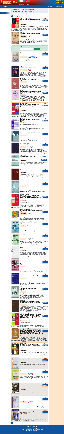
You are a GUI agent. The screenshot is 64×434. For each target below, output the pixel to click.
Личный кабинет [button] (59, 6)
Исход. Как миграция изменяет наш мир (28, 248)
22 (19, 16)
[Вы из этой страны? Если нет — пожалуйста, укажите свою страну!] (18, 1)
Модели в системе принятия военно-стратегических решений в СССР (30, 183)
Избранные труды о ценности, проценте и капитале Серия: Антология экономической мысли (30, 384)
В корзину (45, 20)
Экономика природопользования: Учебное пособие (30, 144)
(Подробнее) (20, 30)
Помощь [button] (50, 6)
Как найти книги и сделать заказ (32, 430)
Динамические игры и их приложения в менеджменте (31, 210)
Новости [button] (39, 3)
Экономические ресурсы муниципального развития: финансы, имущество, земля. (30, 92)
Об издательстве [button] (22, 3)
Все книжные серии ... (5, 12)
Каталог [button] (5, 6)
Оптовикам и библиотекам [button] (24, 4)
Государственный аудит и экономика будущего (29, 79)
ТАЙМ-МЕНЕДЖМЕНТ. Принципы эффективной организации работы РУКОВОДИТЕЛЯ (29, 53)
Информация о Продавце (32, 428)
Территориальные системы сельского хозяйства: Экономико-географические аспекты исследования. (30, 302)
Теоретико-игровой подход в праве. (30, 132)
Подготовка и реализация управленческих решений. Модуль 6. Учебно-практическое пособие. (30, 398)
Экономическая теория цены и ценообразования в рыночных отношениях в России (30, 236)
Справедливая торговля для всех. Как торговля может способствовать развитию (30, 412)
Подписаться (37, 49)
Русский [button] (21, 1)
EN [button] (24, 1)
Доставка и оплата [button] (51, 3)
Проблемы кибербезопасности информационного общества (30, 120)
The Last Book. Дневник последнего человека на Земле (30, 33)
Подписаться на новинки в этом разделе (29, 46)
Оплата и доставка (32, 431)
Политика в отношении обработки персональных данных (32, 429)
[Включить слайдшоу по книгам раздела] (27, 14)
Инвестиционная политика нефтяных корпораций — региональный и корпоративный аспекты (29, 157)
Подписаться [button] (34, 3)
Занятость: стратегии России (25, 170)
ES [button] (23, 1)
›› (32, 57)
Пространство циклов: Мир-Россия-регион (28, 222)
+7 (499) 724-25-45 (34, 1)
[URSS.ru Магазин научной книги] (9, 2)
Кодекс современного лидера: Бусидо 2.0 (28, 67)
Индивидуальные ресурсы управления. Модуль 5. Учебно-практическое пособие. (30, 359)
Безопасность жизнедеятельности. (28, 370)
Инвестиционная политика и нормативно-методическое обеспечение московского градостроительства (28, 288)
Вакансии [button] (45, 3)
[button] (26, 1)
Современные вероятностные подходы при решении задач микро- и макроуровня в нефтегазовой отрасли (30, 275)
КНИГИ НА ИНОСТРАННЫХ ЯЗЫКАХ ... (4, 10)
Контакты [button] (28, 3)
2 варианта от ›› (30, 374)
